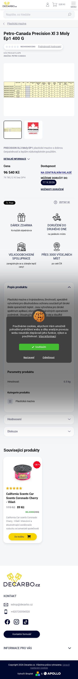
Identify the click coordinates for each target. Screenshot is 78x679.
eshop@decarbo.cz (22, 604)
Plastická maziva (25, 401)
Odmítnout (49, 357)
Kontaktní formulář (22, 634)
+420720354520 (20, 611)
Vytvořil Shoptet (25, 673)
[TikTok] (25, 621)
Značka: (15, 56)
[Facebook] (7, 621)
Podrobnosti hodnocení (49, 46)
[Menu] (73, 4)
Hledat (69, 14)
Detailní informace (15, 159)
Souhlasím (40, 347)
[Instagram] (16, 621)
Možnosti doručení (52, 189)
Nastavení (29, 357)
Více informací (47, 336)
